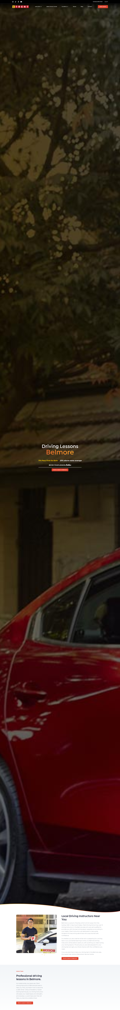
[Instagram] (13, 2)
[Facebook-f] (18, 2)
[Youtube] (21, 2)
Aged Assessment (84, 993)
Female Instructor (55, 982)
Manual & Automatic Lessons (88, 971)
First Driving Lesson (56, 971)
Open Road (52, 993)
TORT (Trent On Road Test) (87, 982)
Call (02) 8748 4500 (97, 1)
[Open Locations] (67, 6)
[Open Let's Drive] (41, 6)
